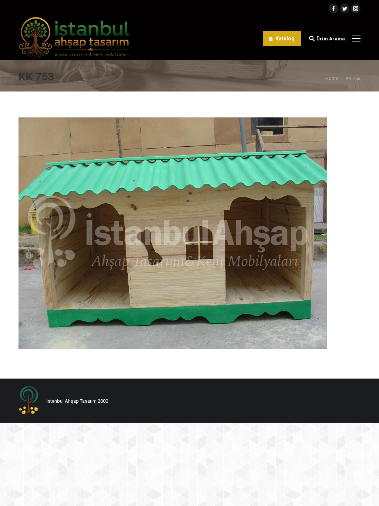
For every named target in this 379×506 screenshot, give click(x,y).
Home (331, 78)
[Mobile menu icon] (356, 38)
